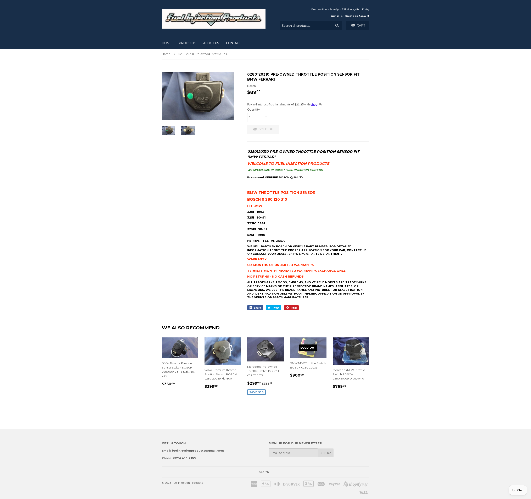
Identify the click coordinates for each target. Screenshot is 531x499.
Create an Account (357, 15)
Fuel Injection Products (187, 482)
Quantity (253, 109)
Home (167, 43)
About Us (211, 43)
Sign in (335, 15)
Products (187, 43)
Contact (233, 43)
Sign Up (325, 452)
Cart (360, 25)
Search (264, 472)
